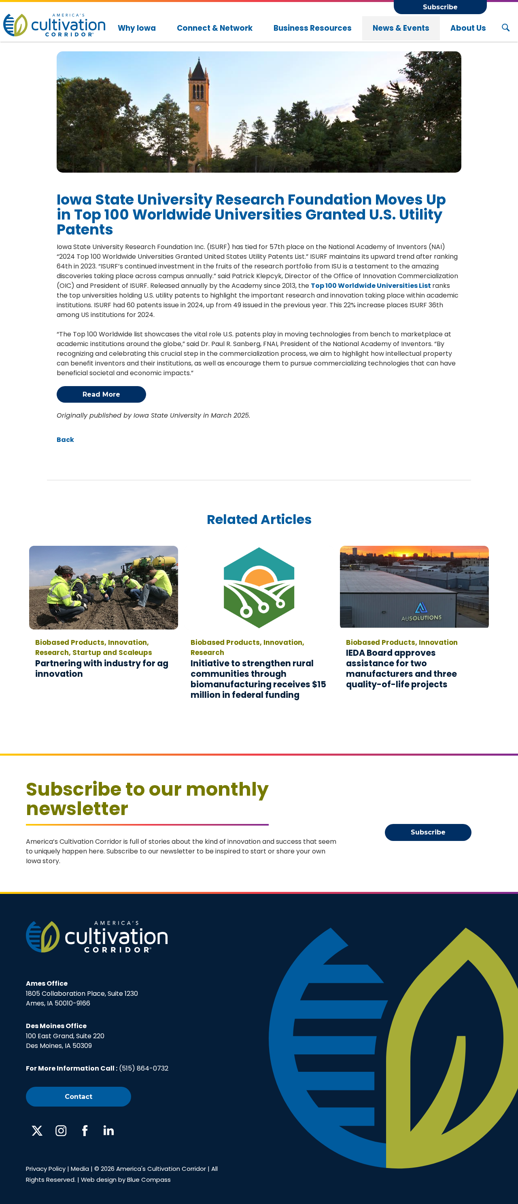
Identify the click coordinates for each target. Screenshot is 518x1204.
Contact (78, 1096)
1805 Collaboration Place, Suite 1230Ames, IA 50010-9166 (82, 993)
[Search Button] (506, 28)
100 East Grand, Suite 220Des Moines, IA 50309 (65, 1035)
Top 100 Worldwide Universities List (371, 285)
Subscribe (440, 7)
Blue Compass (149, 1179)
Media (80, 1168)
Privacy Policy (46, 1168)
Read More (101, 394)
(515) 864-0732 (143, 1068)
